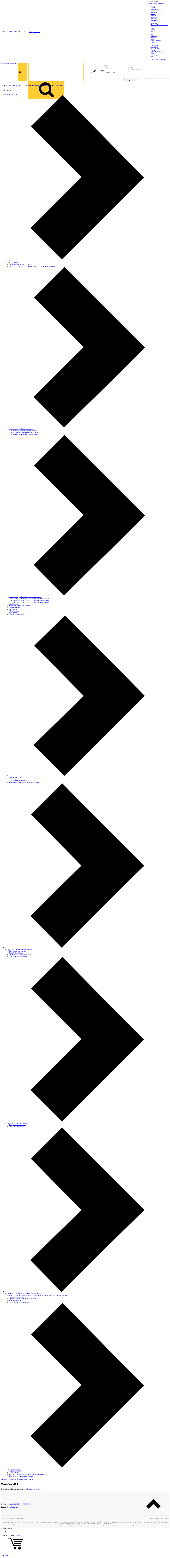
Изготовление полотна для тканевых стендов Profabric (67, 1503)
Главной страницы (33, 1489)
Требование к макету (96, 1502)
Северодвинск (155, 20)
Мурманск (154, 18)
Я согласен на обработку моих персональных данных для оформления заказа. (146, 78)
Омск (152, 42)
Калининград (154, 55)
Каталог (24, 72)
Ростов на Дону (155, 48)
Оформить (19, 1535)
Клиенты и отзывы (38, 85)
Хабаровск (154, 36)
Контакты (62, 85)
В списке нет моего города (158, 59)
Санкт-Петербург (156, 40)
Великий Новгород (156, 51)
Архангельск (154, 45)
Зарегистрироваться (130, 80)
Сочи (152, 34)
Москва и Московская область (159, 25)
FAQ (59, 1496)
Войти (102, 70)
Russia (152, 56)
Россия (153, 6)
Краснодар (154, 17)
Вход (87, 73)
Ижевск (153, 7)
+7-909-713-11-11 (28, 1504)
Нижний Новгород (156, 11)
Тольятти (153, 37)
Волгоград (154, 23)
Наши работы (49, 85)
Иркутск (153, 22)
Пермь (152, 28)
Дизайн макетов (95, 1499)
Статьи (56, 85)
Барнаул (153, 53)
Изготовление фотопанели (67, 1499)
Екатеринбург (155, 9)
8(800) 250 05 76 (13, 31)
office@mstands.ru (34, 32)
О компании (15, 85)
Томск (152, 31)
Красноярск (154, 15)
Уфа (152, 33)
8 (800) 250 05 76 (14, 1504)
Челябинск (154, 12)
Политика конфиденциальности (159, 1518)
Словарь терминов (96, 1496)
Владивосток (154, 44)
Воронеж (153, 29)
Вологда (153, 50)
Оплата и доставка (25, 85)
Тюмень (153, 39)
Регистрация (94, 73)
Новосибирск (154, 47)
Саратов (153, 14)
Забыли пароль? (110, 72)
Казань (153, 26)
